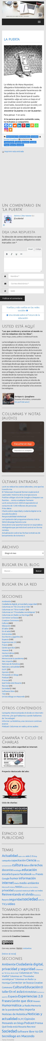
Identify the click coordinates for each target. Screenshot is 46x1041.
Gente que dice (8, 648)
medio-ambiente (29, 883)
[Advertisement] (23, 178)
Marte (16, 883)
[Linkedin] (19, 125)
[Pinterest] (23, 125)
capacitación (18, 860)
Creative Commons (10, 620)
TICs (4, 904)
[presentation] (7, 254)
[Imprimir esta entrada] (3, 151)
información (27, 878)
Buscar (39, 571)
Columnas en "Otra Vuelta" (13, 609)
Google (5, 878)
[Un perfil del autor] (22, 402)
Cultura (5, 623)
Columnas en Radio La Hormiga (15, 615)
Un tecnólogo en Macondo (13, 696)
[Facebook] (6, 125)
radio (32, 891)
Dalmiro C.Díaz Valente (22, 216)
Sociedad (6, 688)
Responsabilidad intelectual (14, 516)
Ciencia (31, 860)
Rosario (5, 900)
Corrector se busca (10, 618)
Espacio (5, 639)
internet (8, 883)
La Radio (5, 656)
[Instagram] (6, 130)
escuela (6, 874)
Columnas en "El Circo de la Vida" (16, 607)
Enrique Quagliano (11, 139)
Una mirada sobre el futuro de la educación (24, 316)
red (36, 891)
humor (14, 878)
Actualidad (10, 856)
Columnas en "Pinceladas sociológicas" (19, 612)
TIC (43, 900)
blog (35, 856)
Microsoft (5, 887)
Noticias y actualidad (11, 667)
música (12, 887)
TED (4, 694)
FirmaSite (10, 1040)
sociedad (30, 899)
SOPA (40, 900)
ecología (17, 870)
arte (23, 856)
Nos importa (7, 661)
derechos (36, 865)
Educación (6, 626)
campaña (6, 860)
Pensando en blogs (10, 675)
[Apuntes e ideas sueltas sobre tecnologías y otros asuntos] (23, 10)
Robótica (37, 895)
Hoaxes (5, 650)
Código (38, 249)
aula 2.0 (29, 856)
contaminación (7, 866)
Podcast (5, 677)
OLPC (4, 669)
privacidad (8, 890)
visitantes (27, 948)
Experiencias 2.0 (9, 642)
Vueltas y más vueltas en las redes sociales (23, 309)
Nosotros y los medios (30, 887)
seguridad (16, 899)
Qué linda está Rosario (11, 683)
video (11, 904)
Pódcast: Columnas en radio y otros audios (20, 726)
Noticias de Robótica (11, 664)
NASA (18, 886)
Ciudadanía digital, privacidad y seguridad (19, 604)
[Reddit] (15, 125)
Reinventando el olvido (18, 894)
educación (29, 870)
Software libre (8, 691)
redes (40, 891)
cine (38, 861)
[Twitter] (10, 125)
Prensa (5, 680)
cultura (17, 865)
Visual (30, 249)
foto (33, 874)
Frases (5, 645)
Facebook (25, 874)
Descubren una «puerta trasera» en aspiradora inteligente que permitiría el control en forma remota (22, 527)
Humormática (8, 653)
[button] (6, 254)
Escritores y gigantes (11, 637)
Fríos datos (7, 508)
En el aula (6, 631)
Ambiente (6, 601)
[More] (10, 130)
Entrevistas (7, 634)
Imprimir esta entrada (14, 151)
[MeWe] (28, 125)
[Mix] (32, 125)
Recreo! (5, 686)
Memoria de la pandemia (13, 658)
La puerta (12, 39)
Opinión (5, 672)
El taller (5, 628)
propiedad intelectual (22, 891)
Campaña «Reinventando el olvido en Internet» (22, 713)
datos (27, 865)
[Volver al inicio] (9, 954)
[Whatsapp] (36, 125)
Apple (20, 856)
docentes (8, 869)
